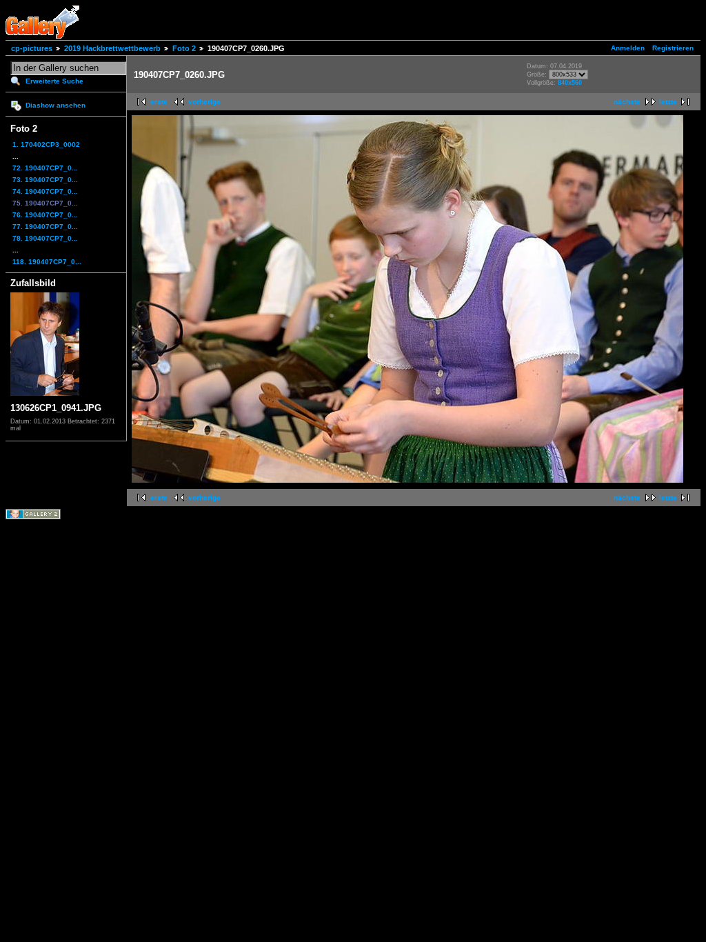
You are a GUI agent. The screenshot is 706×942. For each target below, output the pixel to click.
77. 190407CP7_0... (45, 226)
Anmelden (628, 48)
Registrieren (673, 48)
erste (159, 102)
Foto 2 (184, 48)
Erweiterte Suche (54, 81)
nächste (627, 102)
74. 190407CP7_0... (45, 191)
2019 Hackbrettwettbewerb (112, 48)
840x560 (570, 82)
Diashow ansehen (55, 105)
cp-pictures (31, 48)
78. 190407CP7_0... (45, 238)
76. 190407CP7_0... (45, 215)
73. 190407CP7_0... (45, 179)
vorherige (204, 102)
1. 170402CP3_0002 (46, 144)
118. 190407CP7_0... (46, 261)
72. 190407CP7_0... (45, 168)
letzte (668, 102)
